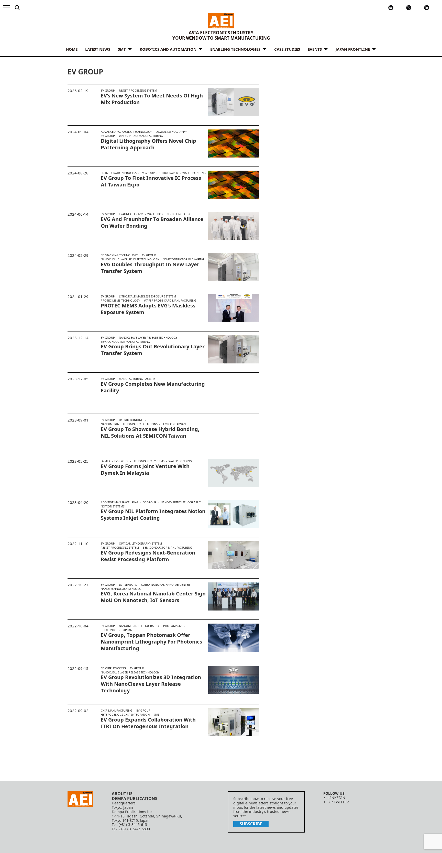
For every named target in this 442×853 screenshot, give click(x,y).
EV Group (108, 90)
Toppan (126, 630)
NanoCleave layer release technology (130, 259)
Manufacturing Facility (137, 378)
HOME (72, 49)
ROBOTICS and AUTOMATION (168, 49)
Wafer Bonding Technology (168, 214)
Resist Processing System (138, 90)
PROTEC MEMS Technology (120, 300)
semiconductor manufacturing (125, 341)
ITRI (156, 714)
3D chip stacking (113, 668)
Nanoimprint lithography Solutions (129, 424)
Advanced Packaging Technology (126, 132)
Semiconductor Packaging (183, 259)
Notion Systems (113, 506)
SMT (122, 49)
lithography (168, 173)
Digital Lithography (171, 132)
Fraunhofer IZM (131, 214)
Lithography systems (148, 461)
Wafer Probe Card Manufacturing (170, 300)
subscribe (251, 824)
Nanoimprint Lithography (181, 502)
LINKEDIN (336, 797)
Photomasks (172, 626)
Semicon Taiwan (174, 424)
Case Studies (287, 49)
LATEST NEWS (97, 49)
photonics (109, 630)
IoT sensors (128, 584)
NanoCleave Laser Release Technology (130, 672)
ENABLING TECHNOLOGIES (235, 49)
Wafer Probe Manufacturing (141, 135)
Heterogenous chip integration (125, 714)
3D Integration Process (119, 173)
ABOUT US (122, 793)
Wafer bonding (194, 172)
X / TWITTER (338, 802)
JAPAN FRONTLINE (353, 49)
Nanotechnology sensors (121, 588)
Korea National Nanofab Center (165, 584)
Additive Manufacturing (119, 502)
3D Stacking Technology (119, 255)
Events (315, 49)
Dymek (105, 461)
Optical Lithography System (140, 543)
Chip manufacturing (116, 710)
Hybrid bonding (131, 420)
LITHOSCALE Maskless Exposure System (147, 296)
